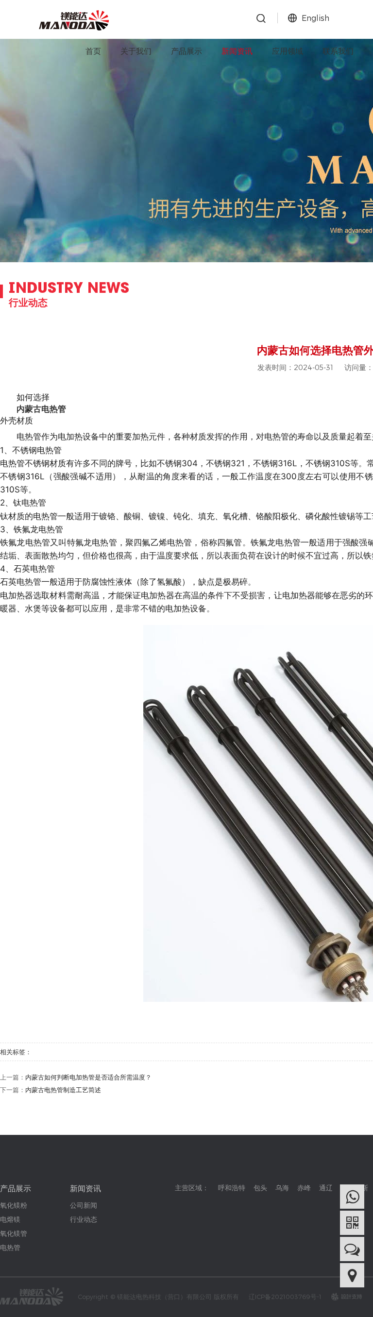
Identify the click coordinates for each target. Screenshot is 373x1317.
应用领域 (287, 50)
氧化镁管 (13, 1233)
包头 (260, 1187)
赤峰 (304, 1187)
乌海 (282, 1187)
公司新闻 (83, 1205)
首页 (93, 50)
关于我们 (136, 50)
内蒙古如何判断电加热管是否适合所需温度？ (88, 1077)
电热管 (10, 1247)
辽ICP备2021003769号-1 (285, 1296)
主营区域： (192, 1187)
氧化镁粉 (13, 1205)
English (315, 17)
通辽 (326, 1187)
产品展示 (186, 50)
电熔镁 (10, 1219)
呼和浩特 (231, 1187)
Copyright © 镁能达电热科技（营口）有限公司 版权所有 (158, 1296)
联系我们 (338, 50)
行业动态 (83, 1219)
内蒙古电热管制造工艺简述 (63, 1090)
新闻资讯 (237, 50)
